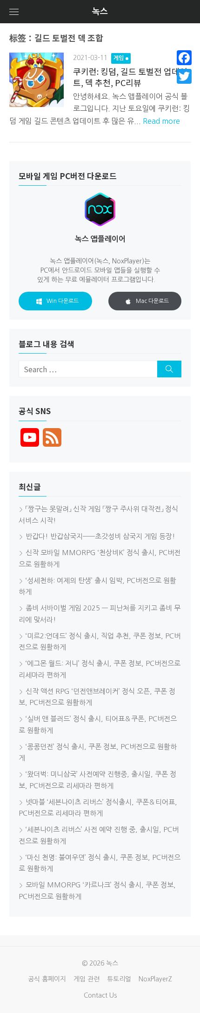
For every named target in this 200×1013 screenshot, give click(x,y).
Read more (161, 121)
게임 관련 (86, 979)
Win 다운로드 (63, 301)
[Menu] (14, 11)
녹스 (100, 11)
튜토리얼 (119, 979)
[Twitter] (184, 76)
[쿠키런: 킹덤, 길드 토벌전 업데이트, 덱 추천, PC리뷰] (36, 80)
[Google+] (184, 87)
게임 (118, 58)
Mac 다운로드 (152, 301)
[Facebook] (184, 57)
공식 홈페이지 (47, 979)
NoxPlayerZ (155, 979)
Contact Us (100, 995)
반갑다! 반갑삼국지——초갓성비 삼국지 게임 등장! (100, 536)
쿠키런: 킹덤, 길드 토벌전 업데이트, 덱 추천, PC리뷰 (130, 76)
